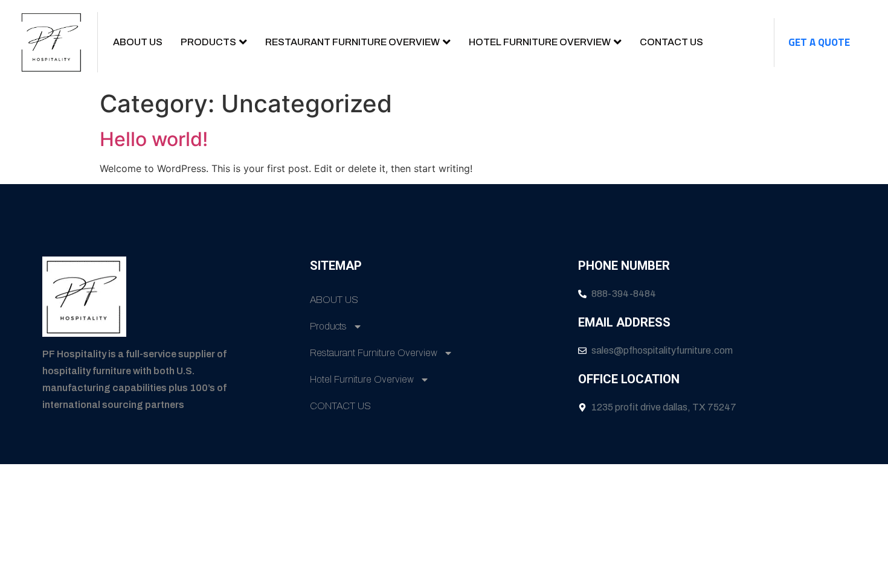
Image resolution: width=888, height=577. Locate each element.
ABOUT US (137, 42)
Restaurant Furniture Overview (352, 42)
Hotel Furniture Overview (540, 42)
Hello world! (154, 139)
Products (208, 42)
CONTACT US (671, 42)
